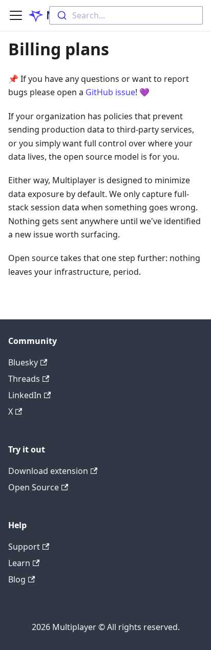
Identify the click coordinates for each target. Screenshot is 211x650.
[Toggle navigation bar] (16, 15)
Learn (19, 563)
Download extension (48, 470)
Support (24, 546)
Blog (17, 579)
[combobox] (126, 15)
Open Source (33, 487)
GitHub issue (110, 92)
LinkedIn (24, 395)
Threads (24, 378)
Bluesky (23, 362)
